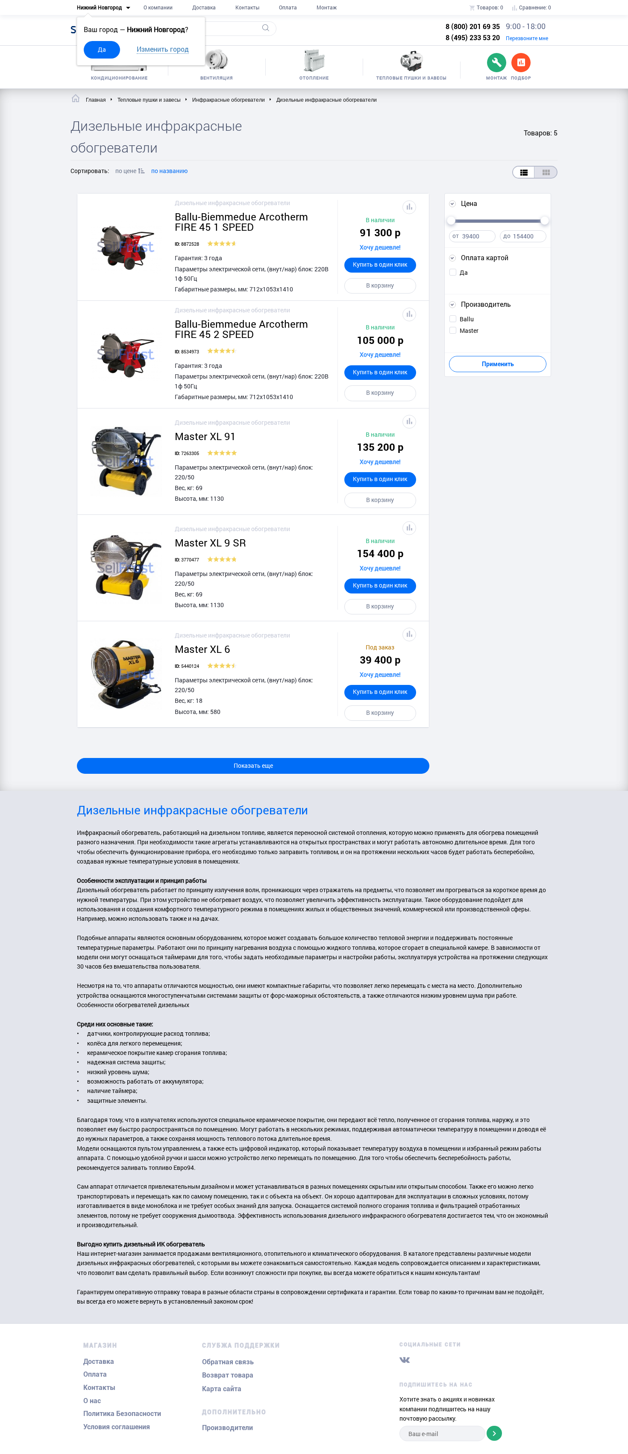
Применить (498, 364)
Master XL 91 (205, 436)
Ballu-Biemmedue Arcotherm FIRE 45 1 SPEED (241, 222)
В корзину (380, 285)
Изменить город (163, 48)
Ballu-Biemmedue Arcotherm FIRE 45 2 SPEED (241, 329)
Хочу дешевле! (380, 247)
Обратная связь (228, 1362)
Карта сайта (221, 1389)
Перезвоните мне (527, 38)
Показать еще (253, 765)
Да (102, 49)
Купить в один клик (380, 264)
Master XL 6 (202, 649)
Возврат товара (227, 1375)
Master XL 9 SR (210, 542)
